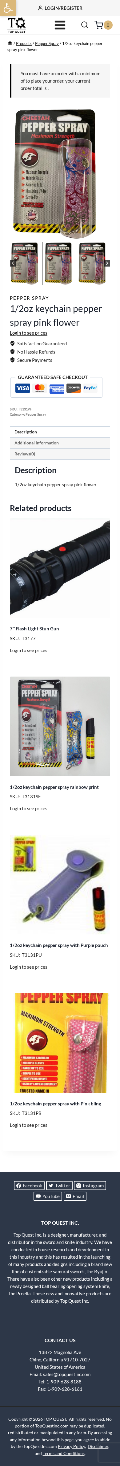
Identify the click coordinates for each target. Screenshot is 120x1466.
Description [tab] (25, 431)
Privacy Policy (71, 1446)
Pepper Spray (29, 298)
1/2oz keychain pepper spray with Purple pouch (59, 945)
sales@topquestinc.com (66, 1374)
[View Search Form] (84, 25)
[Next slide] (107, 263)
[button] (8, 8)
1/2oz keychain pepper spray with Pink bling (55, 1103)
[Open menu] (60, 25)
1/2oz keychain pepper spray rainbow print (54, 787)
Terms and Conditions (64, 1453)
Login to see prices (28, 333)
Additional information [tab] (36, 442)
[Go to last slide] (13, 263)
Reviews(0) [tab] (24, 453)
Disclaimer (98, 1446)
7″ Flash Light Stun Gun (34, 628)
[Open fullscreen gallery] (104, 234)
